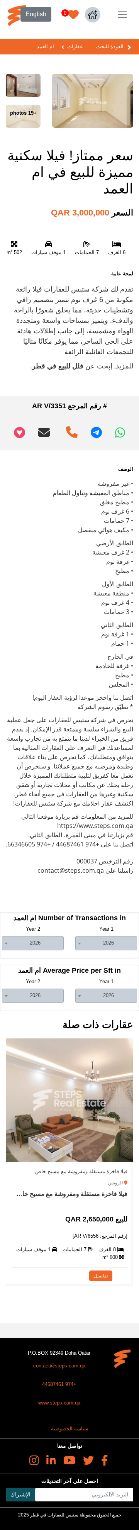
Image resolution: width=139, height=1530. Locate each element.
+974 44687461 (59, 1384)
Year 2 (33, 929)
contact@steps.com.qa (59, 1366)
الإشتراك (20, 1494)
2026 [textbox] (108, 943)
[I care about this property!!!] (19, 432)
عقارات (75, 46)
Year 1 (106, 929)
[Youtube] (69, 1460)
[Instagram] (34, 1460)
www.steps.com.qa (59, 1403)
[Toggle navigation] (122, 14)
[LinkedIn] (51, 1460)
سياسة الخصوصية (69, 1429)
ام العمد (45, 46)
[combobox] (106, 943)
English (35, 14)
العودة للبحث (110, 46)
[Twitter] (88, 1460)
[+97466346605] (70, 429)
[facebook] (104, 1460)
